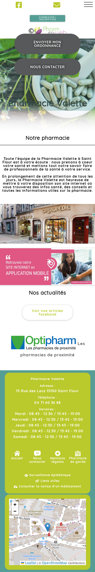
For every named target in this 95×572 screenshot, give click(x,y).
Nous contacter (47, 67)
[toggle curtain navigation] (88, 4)
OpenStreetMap (54, 562)
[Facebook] (19, 4)
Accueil (17, 458)
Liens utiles (50, 481)
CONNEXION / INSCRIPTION (47, 18)
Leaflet (30, 562)
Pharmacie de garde (78, 460)
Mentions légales (57, 460)
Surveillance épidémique (49, 475)
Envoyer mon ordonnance (47, 44)
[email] (57, 4)
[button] (47, 527)
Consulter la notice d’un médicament (49, 486)
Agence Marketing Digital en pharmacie (48, 37)
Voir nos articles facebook (47, 312)
